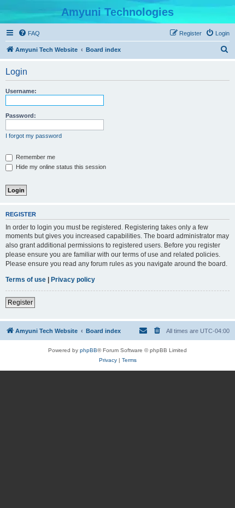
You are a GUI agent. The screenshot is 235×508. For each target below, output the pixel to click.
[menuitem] (29, 33)
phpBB (88, 350)
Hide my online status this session (60, 167)
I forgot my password (33, 135)
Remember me (34, 157)
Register (20, 302)
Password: (20, 115)
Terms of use (25, 279)
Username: (21, 91)
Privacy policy (73, 279)
